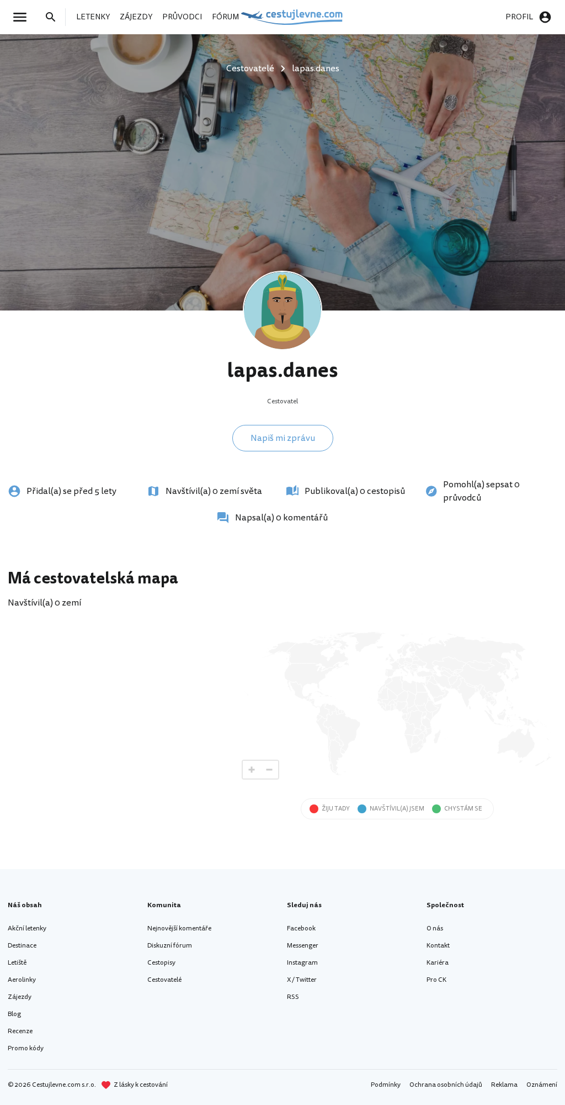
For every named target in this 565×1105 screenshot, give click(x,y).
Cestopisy (161, 962)
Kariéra (438, 962)
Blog (14, 1014)
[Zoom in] (251, 769)
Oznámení (541, 1085)
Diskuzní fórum (169, 945)
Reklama (504, 1085)
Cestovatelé (164, 980)
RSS (293, 997)
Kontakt (438, 945)
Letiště (17, 962)
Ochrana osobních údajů (445, 1085)
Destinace (22, 945)
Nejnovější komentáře (179, 928)
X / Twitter (302, 980)
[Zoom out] (269, 769)
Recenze (20, 1031)
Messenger (302, 945)
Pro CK (436, 980)
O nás (435, 928)
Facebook (301, 928)
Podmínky (386, 1085)
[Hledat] (54, 17)
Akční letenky (27, 928)
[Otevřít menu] (23, 17)
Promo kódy (26, 1048)
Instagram (302, 962)
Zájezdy (19, 997)
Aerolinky (22, 980)
